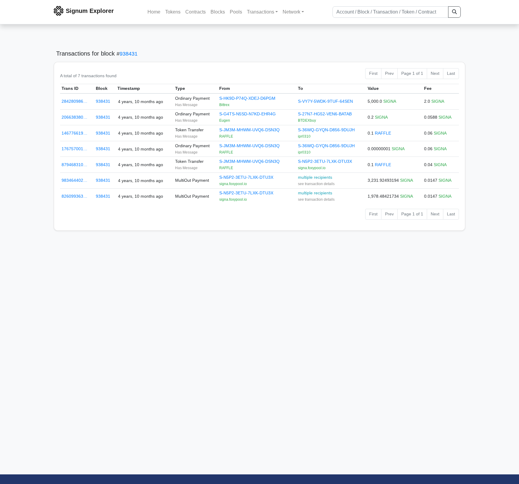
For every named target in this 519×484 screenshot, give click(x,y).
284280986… (74, 101)
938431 (129, 54)
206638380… (74, 117)
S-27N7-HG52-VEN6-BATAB (325, 113)
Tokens (173, 11)
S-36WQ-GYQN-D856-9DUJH (326, 129)
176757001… (74, 148)
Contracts (195, 11)
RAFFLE (383, 133)
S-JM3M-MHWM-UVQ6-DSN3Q (249, 129)
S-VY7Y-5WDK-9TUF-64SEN (325, 101)
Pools (236, 11)
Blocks (218, 11)
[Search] (454, 12)
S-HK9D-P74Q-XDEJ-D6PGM (247, 98)
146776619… (74, 133)
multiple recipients (315, 177)
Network (291, 11)
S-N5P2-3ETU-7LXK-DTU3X (325, 161)
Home (153, 11)
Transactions (260, 11)
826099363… (74, 196)
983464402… (74, 180)
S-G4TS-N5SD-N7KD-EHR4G (247, 113)
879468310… (74, 164)
